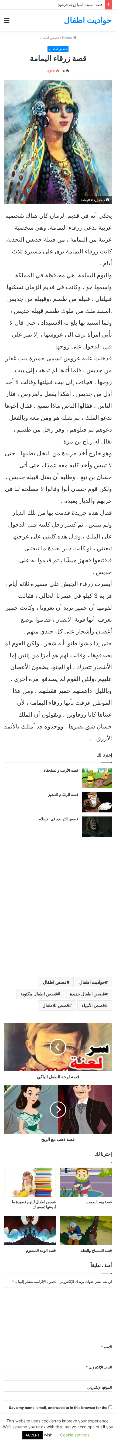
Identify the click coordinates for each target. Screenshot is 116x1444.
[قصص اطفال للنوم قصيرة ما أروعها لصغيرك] (30, 1182)
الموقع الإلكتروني (99, 1387)
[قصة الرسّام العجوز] (97, 802)
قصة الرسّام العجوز (63, 794)
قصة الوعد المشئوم (41, 1250)
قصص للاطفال (55, 1005)
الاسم (106, 1347)
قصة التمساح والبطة (96, 1250)
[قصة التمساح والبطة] (86, 1230)
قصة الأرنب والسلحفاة (60, 770)
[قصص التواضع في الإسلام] (97, 826)
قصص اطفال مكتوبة (39, 993)
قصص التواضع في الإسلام (58, 819)
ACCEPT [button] (32, 1435)
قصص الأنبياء (93, 1005)
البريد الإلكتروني (99, 1367)
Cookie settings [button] (75, 1435)
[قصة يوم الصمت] (86, 1182)
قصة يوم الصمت (99, 1202)
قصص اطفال (55, 982)
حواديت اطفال (92, 982)
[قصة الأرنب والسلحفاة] (97, 778)
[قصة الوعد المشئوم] (30, 1230)
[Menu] (6, 22)
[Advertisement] (58, 91)
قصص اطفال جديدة (87, 993)
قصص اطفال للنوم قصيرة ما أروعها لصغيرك (34, 1204)
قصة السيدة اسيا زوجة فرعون (79, 4)
